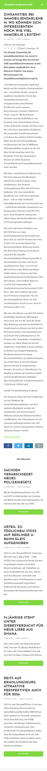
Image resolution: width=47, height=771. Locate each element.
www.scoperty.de (12, 437)
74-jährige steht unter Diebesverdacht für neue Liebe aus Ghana (23, 626)
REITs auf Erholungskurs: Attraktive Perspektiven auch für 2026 (22, 686)
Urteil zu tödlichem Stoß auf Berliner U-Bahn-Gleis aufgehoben (20, 535)
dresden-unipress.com (18, 4)
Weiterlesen (23, 512)
